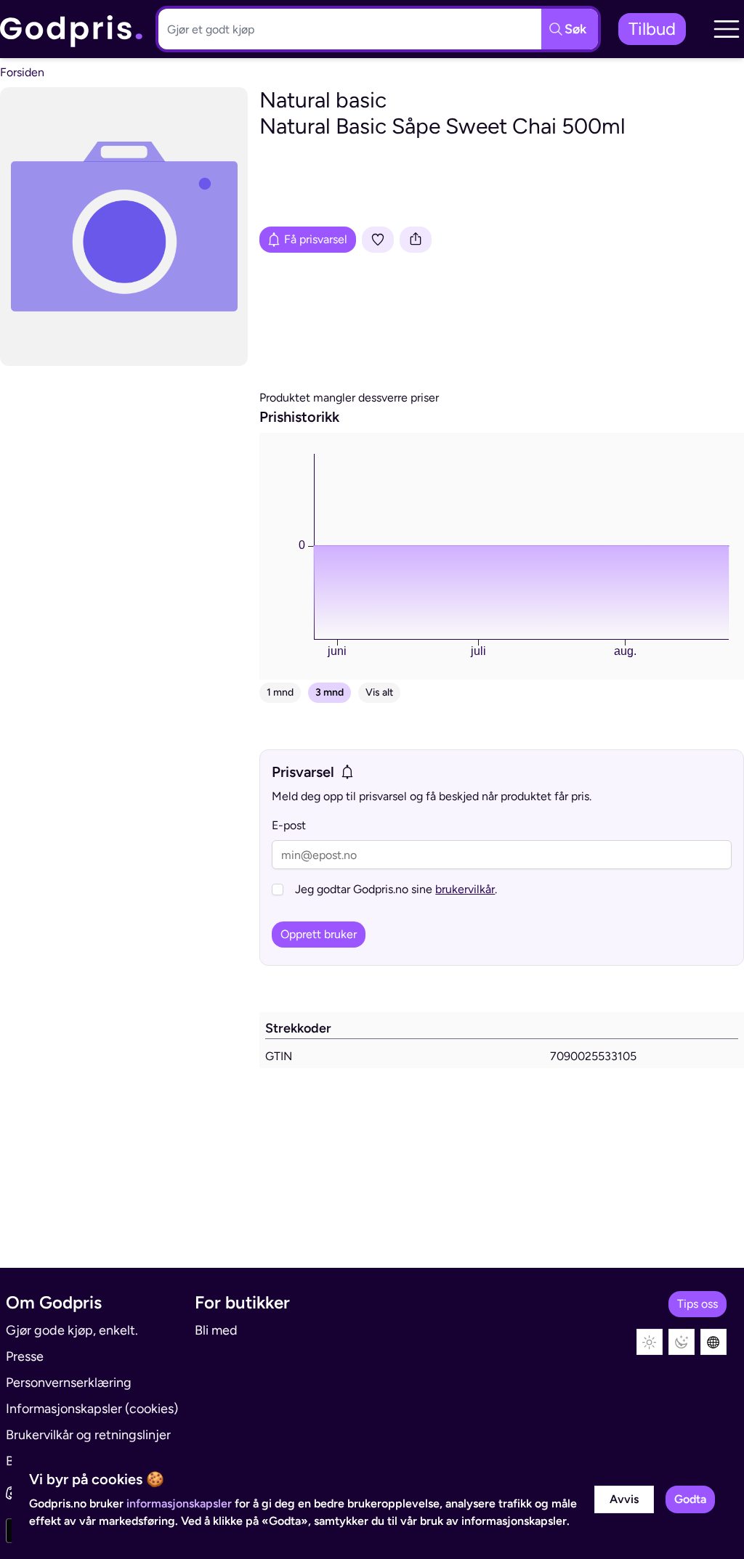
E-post (289, 825)
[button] (726, 29)
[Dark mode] (681, 1342)
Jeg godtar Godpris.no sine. (396, 889)
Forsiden (22, 72)
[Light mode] (649, 1342)
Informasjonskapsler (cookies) (92, 1409)
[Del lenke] (416, 240)
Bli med (216, 1330)
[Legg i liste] (378, 240)
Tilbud (652, 28)
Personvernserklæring (69, 1383)
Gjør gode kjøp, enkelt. (72, 1330)
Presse (25, 1356)
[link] (72, 29)
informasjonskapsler (179, 1503)
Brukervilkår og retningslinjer (88, 1435)
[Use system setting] (713, 1342)
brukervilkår (465, 889)
